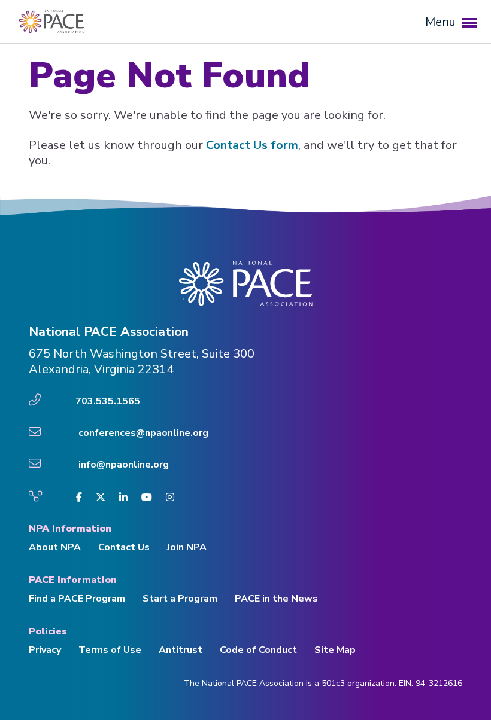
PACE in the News (276, 598)
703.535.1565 (107, 401)
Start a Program (180, 598)
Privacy (45, 650)
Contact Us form (252, 145)
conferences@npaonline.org (143, 433)
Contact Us (124, 547)
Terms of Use (109, 650)
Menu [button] (442, 22)
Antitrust (180, 650)
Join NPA (187, 547)
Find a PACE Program (77, 598)
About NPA (55, 547)
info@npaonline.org (123, 464)
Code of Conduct (258, 650)
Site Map (335, 650)
